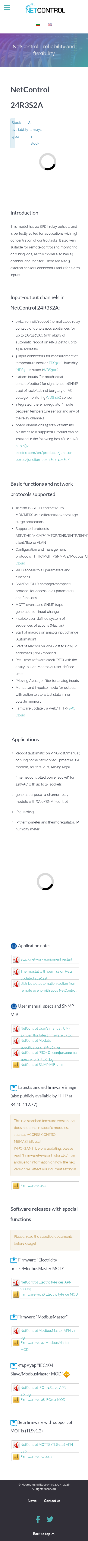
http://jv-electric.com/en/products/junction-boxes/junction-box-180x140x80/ (45, 453)
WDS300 (50, 370)
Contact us (52, 1501)
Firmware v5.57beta (36, 1457)
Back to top (42, 1534)
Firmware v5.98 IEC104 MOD (43, 1400)
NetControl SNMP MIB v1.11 (42, 1065)
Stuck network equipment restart (46, 959)
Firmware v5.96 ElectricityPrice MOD (49, 1294)
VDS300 (53, 397)
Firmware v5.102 (33, 1186)
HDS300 (23, 370)
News (32, 1501)
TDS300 (55, 363)
